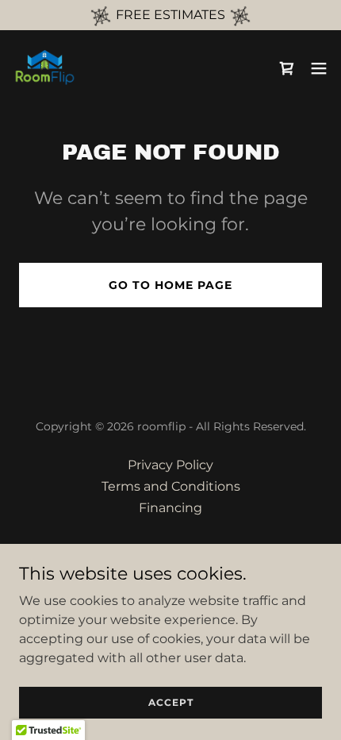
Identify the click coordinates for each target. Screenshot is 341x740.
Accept (170, 702)
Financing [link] (170, 507)
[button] (319, 68)
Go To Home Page (170, 285)
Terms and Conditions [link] (171, 486)
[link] (44, 68)
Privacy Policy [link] (170, 464)
